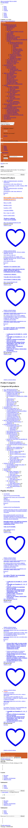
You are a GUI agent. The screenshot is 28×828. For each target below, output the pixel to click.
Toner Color (12, 89)
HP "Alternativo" (11, 480)
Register (5, 136)
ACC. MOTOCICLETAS (10, 117)
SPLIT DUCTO (10, 78)
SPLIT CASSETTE (11, 77)
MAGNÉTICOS (11, 27)
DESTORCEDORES (18, 50)
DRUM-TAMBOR (14, 88)
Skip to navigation (5, 1)
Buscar (5, 158)
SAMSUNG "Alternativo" (13, 485)
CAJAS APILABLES (12, 61)
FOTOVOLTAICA (11, 66)
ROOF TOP (9, 400)
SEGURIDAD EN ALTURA (14, 59)
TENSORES (16, 46)
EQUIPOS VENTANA (12, 80)
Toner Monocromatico (15, 90)
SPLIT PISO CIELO (12, 76)
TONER (6, 85)
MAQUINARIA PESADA (13, 110)
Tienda (5, 7)
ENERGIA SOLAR (8, 65)
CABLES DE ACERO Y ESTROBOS (16, 56)
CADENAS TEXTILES (12, 113)
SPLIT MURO (10, 74)
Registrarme (18, 757)
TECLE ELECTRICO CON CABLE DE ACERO (16, 460)
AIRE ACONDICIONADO (10, 73)
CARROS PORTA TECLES (16, 31)
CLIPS (14, 47)
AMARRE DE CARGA (15, 58)
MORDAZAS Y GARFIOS (13, 37)
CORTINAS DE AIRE (12, 82)
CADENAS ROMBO (12, 112)
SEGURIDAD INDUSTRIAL (14, 106)
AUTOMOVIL (7, 119)
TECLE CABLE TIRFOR (16, 451)
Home (5, 6)
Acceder (6, 130)
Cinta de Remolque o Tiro (13, 417)
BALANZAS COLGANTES (14, 431)
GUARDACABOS (17, 49)
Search (5, 155)
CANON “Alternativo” (12, 92)
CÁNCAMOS (10, 33)
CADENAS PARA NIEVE (10, 108)
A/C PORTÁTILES (11, 81)
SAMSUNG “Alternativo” (13, 101)
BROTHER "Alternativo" (13, 471)
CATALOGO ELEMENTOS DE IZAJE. (13, 114)
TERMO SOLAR (14, 69)
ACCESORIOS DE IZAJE (16, 43)
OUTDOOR (7, 116)
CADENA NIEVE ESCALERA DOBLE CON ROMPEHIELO (17, 411)
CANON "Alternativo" (12, 476)
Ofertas (5, 9)
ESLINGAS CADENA (15, 54)
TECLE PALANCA (14, 462)
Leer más (6, 724)
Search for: (3, 121)
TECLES (9, 30)
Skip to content (13, 1)
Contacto (6, 10)
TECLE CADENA (14, 452)
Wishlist (5, 776)
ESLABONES (16, 53)
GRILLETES (10, 34)
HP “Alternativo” (11, 96)
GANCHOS (16, 45)
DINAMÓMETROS (12, 26)
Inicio (2, 163)
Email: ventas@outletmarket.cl (8, 21)
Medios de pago (7, 779)
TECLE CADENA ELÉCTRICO (18, 454)
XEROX (9, 487)
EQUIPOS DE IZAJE (12, 38)
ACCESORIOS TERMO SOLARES (15, 464)
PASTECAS (10, 28)
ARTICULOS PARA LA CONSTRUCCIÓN (13, 63)
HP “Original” (10, 100)
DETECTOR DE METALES (11, 104)
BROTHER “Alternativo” (13, 86)
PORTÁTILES (10, 399)
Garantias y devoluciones (9, 778)
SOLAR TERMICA (11, 67)
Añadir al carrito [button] (7, 225)
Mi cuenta (6, 775)
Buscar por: (6, 156)
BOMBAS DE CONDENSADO (14, 84)
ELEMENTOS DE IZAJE (10, 24)
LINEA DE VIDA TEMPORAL (14, 447)
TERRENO (9, 105)
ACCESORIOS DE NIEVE (13, 409)
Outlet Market (5, 792)
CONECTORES (17, 51)
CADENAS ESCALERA (13, 109)
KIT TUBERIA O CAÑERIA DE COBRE (17, 396)
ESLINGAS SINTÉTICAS (16, 42)
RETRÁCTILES (11, 35)
